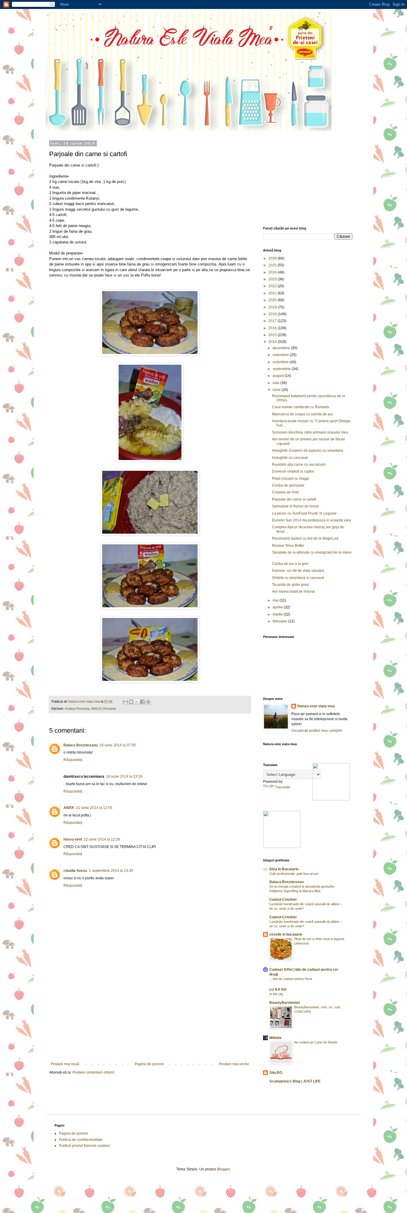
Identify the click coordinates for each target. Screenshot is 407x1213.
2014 (273, 342)
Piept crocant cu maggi (290, 478)
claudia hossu (75, 871)
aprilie (278, 607)
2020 (273, 300)
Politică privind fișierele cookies (84, 1146)
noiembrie (281, 355)
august (279, 376)
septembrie (282, 369)
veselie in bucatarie (285, 934)
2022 (273, 286)
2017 (273, 321)
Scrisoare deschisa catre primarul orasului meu (310, 432)
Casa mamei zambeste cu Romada (300, 407)
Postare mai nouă (65, 1064)
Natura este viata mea (316, 706)
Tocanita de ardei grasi (290, 585)
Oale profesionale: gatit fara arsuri (293, 873)
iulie (276, 383)
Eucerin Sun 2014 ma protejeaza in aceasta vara (311, 520)
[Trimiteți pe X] (137, 702)
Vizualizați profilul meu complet (316, 731)
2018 (273, 314)
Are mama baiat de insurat (293, 591)
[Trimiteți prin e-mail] (125, 702)
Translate (282, 787)
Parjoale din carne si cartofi (294, 499)
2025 (273, 265)
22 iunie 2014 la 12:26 (102, 839)
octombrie (281, 362)
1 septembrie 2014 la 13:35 (111, 871)
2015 (273, 335)
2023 (273, 279)
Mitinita (275, 1038)
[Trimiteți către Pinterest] (148, 702)
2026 (273, 258)
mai (276, 600)
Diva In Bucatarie (284, 869)
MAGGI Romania (103, 708)
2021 (273, 293)
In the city (276, 994)
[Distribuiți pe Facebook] (142, 702)
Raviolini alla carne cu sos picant (298, 464)
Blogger (223, 1169)
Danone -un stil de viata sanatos (298, 571)
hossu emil (72, 839)
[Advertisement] (150, 1017)
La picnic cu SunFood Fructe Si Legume (304, 513)
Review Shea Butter (288, 545)
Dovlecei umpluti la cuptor (293, 471)
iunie (277, 390)
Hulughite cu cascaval (290, 458)
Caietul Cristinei (282, 899)
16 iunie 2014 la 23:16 (124, 776)
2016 (273, 328)
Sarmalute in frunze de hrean (295, 506)
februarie (280, 621)
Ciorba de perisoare (288, 485)
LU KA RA (278, 989)
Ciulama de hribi (285, 492)
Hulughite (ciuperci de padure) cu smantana (307, 450)
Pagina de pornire (149, 1064)
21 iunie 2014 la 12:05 (94, 808)
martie (278, 614)
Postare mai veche (234, 1064)
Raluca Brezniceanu (80, 745)
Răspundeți (72, 760)
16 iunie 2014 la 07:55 (118, 745)
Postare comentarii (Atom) (93, 1072)
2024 (273, 272)
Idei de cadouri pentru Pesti (292, 979)
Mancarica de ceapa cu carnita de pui (302, 414)
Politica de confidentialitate (80, 1140)
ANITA (68, 808)
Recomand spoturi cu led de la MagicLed (305, 538)
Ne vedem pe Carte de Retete (315, 1042)
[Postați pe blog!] (131, 702)
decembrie (282, 348)
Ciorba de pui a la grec (290, 564)
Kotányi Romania (77, 708)
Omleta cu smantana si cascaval (298, 578)
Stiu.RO (275, 1073)
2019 (273, 307)
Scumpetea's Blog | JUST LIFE (295, 1081)
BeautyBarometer (284, 1003)
